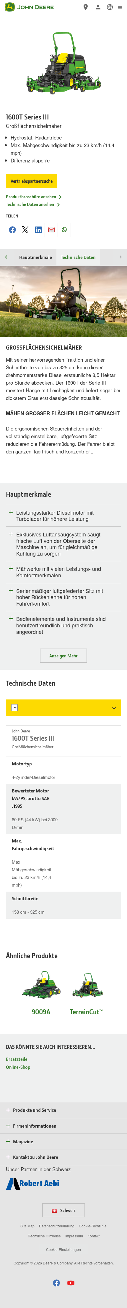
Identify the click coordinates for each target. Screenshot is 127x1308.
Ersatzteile (16, 1059)
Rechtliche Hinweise (44, 1235)
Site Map (27, 1225)
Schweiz (67, 1210)
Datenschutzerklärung (56, 1225)
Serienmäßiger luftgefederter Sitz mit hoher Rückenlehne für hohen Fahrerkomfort (59, 597)
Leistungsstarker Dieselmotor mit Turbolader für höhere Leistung (55, 515)
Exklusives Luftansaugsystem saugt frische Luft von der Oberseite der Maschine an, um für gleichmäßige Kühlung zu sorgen (58, 543)
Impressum (74, 1235)
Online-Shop (18, 1067)
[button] (56, 1282)
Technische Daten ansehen (30, 204)
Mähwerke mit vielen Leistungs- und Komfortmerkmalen (58, 572)
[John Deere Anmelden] (98, 7)
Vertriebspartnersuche (32, 181)
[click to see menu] (120, 7)
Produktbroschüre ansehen (31, 197)
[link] (110, 7)
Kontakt (93, 1235)
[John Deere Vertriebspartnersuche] (86, 7)
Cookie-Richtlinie (93, 1225)
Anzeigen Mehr (63, 656)
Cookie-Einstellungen (63, 1249)
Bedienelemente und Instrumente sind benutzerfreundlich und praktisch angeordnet (61, 625)
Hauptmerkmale (35, 257)
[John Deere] (33, 7)
